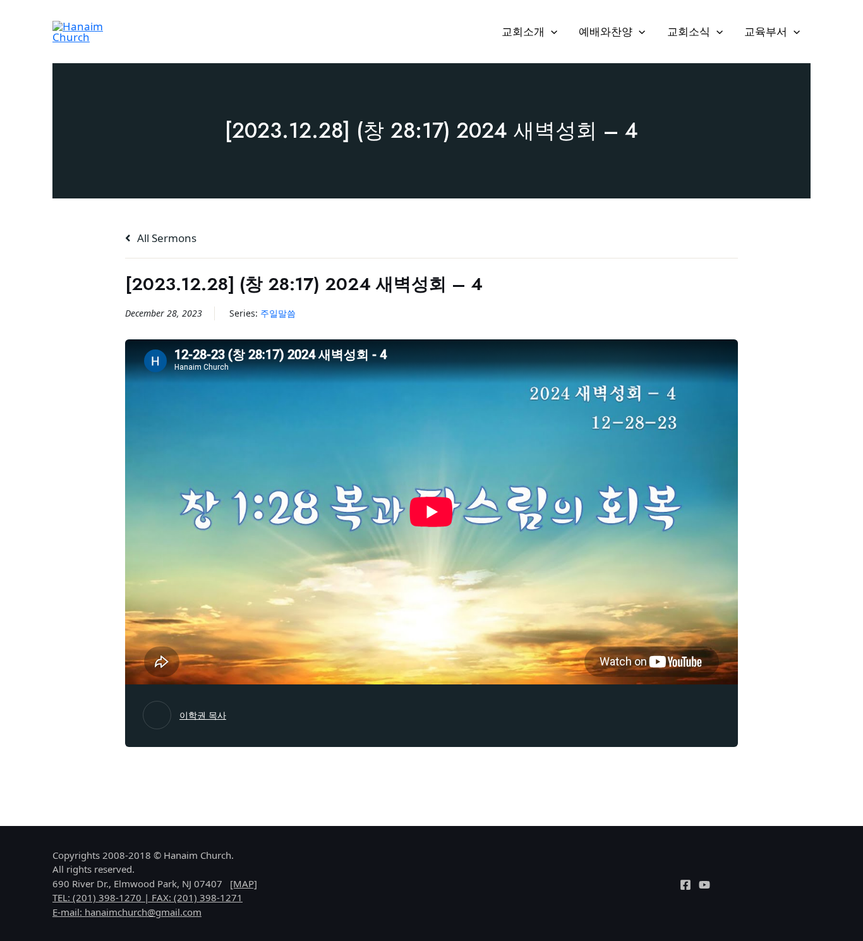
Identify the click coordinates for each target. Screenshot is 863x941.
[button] (551, 31)
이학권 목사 (202, 715)
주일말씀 (278, 313)
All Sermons (165, 238)
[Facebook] (685, 884)
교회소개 (523, 31)
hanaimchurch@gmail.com (143, 912)
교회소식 (688, 31)
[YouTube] (704, 884)
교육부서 (765, 31)
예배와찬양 (605, 31)
